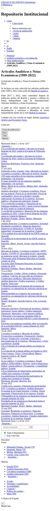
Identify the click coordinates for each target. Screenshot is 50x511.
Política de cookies (15, 491)
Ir (31, 427)
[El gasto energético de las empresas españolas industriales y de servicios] (25, 178)
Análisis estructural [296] (18, 474)
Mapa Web (11, 494)
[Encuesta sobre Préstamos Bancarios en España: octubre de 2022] (25, 261)
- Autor (15, 33)
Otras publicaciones (15, 60)
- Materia (16, 38)
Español (10, 51)
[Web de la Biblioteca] (6, 5)
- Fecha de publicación (22, 31)
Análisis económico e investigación (22, 58)
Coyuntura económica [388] (19, 471)
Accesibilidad (13, 486)
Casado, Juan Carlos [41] (18, 454)
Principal (10, 55)
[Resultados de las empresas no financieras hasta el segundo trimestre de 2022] (25, 398)
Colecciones (17, 23)
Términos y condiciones (17, 484)
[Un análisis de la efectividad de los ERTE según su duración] (25, 236)
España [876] (12, 466)
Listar (9, 21)
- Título (15, 36)
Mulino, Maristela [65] (16, 452)
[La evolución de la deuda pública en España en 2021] (25, 348)
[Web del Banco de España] (18, 2)
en (8, 41)
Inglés (9, 48)
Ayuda (10, 481)
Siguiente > (7, 146)
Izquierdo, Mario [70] (16, 449)
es (7, 46)
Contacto (11, 489)
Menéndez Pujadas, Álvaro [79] (21, 447)
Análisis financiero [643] (17, 469)
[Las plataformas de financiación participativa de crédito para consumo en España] (25, 373)
